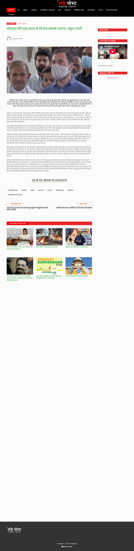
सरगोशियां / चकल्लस (47, 10)
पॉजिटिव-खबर (79, 10)
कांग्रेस (24, 190)
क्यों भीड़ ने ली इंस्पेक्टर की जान (47, 247)
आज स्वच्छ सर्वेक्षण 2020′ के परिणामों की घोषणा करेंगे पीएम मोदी (48, 277)
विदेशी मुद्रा (60, 190)
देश (18, 10)
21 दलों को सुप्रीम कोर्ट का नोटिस (77, 276)
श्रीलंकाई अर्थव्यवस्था (15, 195)
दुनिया (25, 10)
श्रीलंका (71, 190)
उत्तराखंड (34, 10)
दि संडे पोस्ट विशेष (112, 10)
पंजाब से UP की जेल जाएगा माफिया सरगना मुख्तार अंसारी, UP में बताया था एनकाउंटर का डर (20, 278)
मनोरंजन (68, 10)
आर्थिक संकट (13, 190)
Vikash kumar (18, 39)
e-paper (11, 14)
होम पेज (11, 10)
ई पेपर (100, 10)
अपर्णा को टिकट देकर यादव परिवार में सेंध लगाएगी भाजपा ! (19, 248)
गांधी (32, 190)
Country (11, 24)
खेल (59, 10)
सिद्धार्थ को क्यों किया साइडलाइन (77, 247)
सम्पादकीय (91, 10)
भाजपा (41, 190)
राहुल (50, 190)
